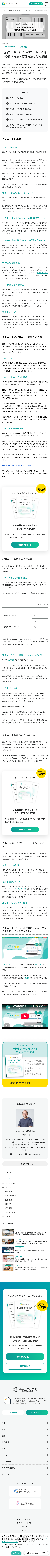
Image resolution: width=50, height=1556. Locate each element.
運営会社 (25, 1530)
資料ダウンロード (36, 4)
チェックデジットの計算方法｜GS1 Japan (16, 465)
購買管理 (8, 1191)
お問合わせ (25, 1365)
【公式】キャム (18, 1154)
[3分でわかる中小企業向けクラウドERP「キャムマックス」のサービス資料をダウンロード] (25, 1062)
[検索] (32, 1163)
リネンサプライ (11, 1212)
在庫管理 (11, 660)
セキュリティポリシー (25, 1519)
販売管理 (8, 1187)
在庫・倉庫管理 (9, 47)
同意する (16, 1553)
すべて (7, 1179)
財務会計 (8, 1204)
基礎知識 (8, 1208)
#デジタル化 (22, 47)
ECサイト (19, 967)
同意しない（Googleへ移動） (36, 1553)
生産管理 (8, 1200)
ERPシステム (38, 964)
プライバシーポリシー (25, 1523)
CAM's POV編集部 (34, 1154)
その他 (7, 1216)
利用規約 (25, 1526)
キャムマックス (7, 964)
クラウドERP (10, 1183)
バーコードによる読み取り (17, 889)
